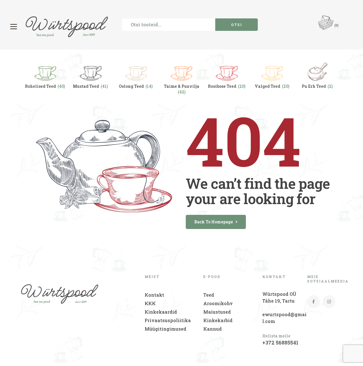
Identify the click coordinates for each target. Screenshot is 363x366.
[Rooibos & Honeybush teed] (227, 69)
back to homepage (213, 221)
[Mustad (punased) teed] (90, 69)
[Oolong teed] (136, 69)
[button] (14, 26)
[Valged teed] (272, 69)
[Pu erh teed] (317, 69)
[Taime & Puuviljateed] (181, 69)
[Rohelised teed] (45, 69)
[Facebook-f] (313, 301)
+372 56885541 (280, 342)
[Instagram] (329, 301)
